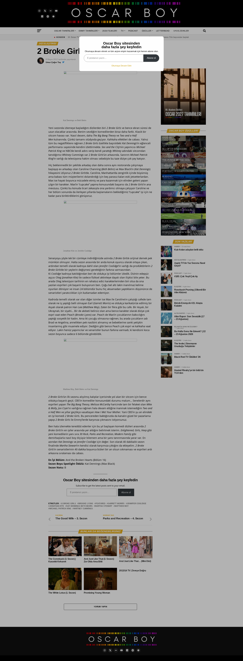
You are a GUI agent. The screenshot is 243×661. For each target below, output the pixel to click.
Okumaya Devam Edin (121, 66)
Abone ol (151, 58)
